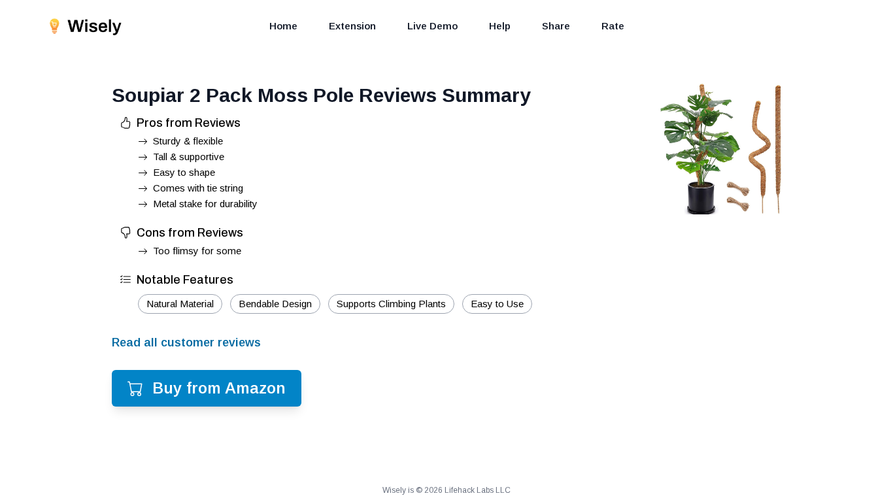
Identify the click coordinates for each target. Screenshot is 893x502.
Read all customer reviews (186, 342)
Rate (612, 25)
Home (283, 25)
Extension (352, 25)
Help (500, 25)
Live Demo (432, 25)
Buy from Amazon (219, 388)
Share (556, 25)
